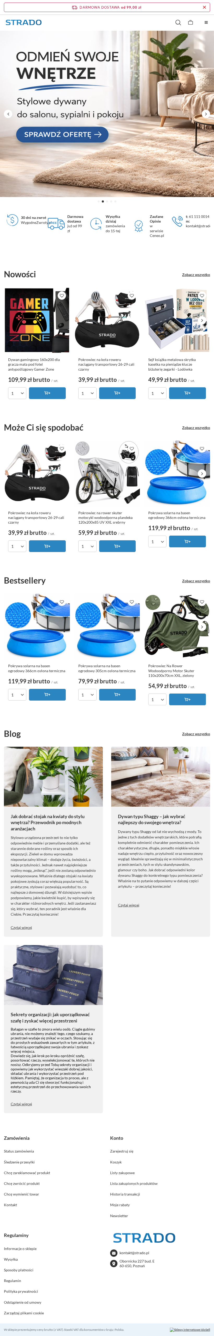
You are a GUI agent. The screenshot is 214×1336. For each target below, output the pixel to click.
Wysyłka (11, 1259)
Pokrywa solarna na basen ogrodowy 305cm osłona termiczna (106, 668)
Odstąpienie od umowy (22, 1302)
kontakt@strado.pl (134, 1253)
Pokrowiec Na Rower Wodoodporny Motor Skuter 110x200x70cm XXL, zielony (171, 670)
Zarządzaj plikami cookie (24, 1313)
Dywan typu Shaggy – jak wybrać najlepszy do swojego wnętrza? (151, 819)
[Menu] (206, 22)
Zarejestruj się (121, 1151)
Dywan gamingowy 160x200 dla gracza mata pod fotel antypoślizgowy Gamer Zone (34, 364)
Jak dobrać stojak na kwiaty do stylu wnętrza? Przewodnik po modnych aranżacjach (48, 822)
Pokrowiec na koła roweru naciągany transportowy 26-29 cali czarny (106, 364)
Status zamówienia (19, 1151)
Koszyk (116, 1162)
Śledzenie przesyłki (19, 1162)
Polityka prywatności (21, 1291)
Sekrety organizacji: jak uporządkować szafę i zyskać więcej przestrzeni (50, 1017)
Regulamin (12, 1280)
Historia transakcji (125, 1194)
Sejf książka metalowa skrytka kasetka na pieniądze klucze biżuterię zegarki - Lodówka (172, 364)
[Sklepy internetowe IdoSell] (190, 1330)
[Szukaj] (178, 22)
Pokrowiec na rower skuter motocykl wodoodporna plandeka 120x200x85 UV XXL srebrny (105, 517)
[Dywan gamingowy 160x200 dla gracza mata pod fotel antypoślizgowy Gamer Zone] (37, 320)
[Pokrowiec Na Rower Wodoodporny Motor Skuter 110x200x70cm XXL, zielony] (177, 627)
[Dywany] (107, 114)
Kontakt (10, 1205)
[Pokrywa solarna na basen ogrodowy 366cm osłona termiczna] (177, 473)
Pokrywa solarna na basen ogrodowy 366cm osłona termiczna (176, 515)
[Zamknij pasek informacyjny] (204, 7)
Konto (116, 1138)
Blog (12, 733)
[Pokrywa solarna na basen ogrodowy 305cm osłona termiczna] (107, 627)
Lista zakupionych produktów (134, 1183)
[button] (99, 201)
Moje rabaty (120, 1205)
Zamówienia (16, 1138)
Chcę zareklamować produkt (27, 1172)
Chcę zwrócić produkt (22, 1183)
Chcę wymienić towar (21, 1194)
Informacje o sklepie (20, 1248)
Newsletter (119, 1216)
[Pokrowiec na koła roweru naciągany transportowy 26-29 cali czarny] (107, 320)
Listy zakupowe (122, 1172)
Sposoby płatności (18, 1270)
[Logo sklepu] (23, 22)
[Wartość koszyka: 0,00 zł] (190, 22)
